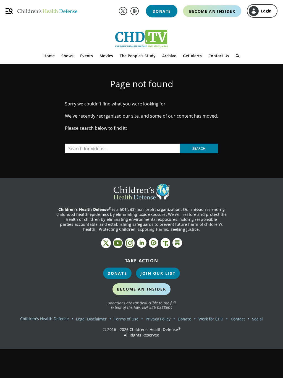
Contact (238, 319)
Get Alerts (192, 55)
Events (86, 55)
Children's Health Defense (44, 318)
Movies (106, 55)
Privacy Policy (158, 319)
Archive (169, 55)
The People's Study (138, 55)
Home (49, 55)
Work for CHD (211, 319)
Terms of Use (126, 319)
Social (257, 319)
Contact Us (218, 55)
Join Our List (157, 273)
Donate (117, 273)
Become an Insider (141, 289)
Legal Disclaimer (91, 319)
